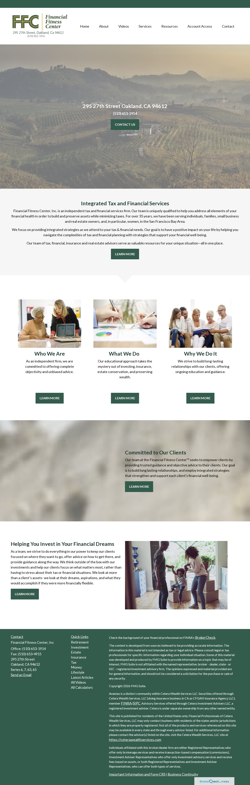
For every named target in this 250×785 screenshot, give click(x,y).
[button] (103, 26)
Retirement (80, 642)
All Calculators (82, 687)
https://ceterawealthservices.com (135, 739)
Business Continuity (183, 774)
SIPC (136, 703)
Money (76, 667)
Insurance (78, 657)
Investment (80, 647)
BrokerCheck (205, 637)
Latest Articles (82, 677)
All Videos (78, 682)
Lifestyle (77, 672)
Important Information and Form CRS (137, 774)
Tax (73, 662)
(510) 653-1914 (224, 4)
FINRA (126, 703)
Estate (76, 652)
